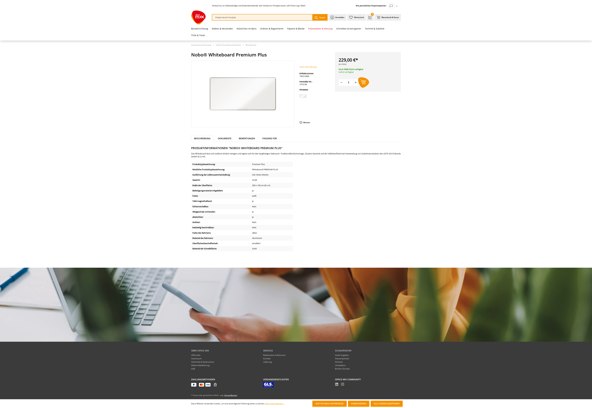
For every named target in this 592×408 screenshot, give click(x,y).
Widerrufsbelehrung (200, 365)
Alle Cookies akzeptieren (386, 403)
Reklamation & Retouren (274, 355)
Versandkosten (230, 395)
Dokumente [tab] (224, 138)
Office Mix (195, 355)
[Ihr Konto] (393, 5)
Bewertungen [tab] (247, 138)
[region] (243, 94)
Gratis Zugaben (342, 355)
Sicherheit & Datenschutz (202, 362)
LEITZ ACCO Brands (308, 67)
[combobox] (262, 17)
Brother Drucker (342, 368)
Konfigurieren (358, 403)
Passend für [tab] (269, 138)
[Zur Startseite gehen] (198, 17)
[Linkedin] (336, 384)
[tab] (202, 138)
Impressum (196, 358)
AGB (193, 368)
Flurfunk (339, 362)
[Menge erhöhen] (355, 82)
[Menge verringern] (341, 82)
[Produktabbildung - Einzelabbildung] (243, 94)
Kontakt (267, 358)
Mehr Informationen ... (274, 403)
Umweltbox (340, 365)
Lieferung (267, 362)
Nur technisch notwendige (329, 403)
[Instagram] (342, 384)
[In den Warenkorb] (363, 82)
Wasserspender (342, 358)
